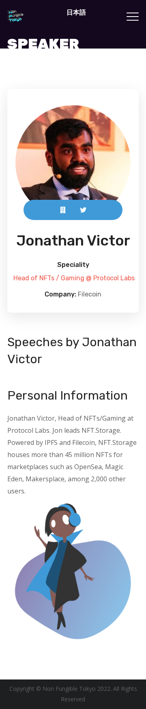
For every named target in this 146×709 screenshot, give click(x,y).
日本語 (76, 12)
